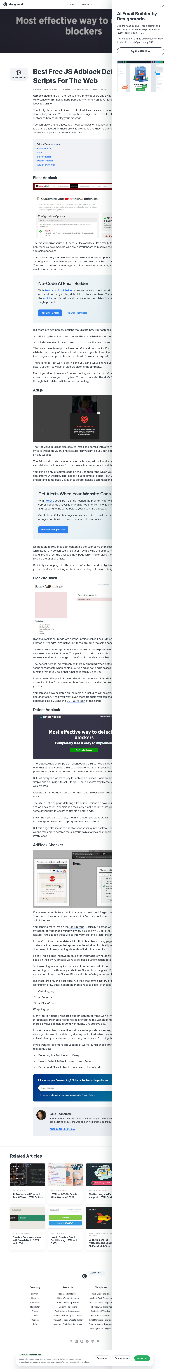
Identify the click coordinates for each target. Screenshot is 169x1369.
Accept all (142, 1358)
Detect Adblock (48, 763)
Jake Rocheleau (52, 90)
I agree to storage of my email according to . (68, 1095)
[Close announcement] (163, 5)
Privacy (35, 1311)
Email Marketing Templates (101, 1320)
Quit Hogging (46, 991)
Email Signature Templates (101, 1328)
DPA (35, 1324)
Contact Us (35, 1302)
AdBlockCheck (47, 1003)
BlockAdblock (85, 243)
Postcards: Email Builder (68, 1294)
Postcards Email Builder (58, 290)
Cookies (35, 1320)
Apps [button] (72, 4)
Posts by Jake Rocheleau (62, 1129)
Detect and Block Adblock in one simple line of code (69, 1067)
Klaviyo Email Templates (101, 1311)
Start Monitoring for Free (53, 529)
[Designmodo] (14, 4)
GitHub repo (76, 926)
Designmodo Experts (68, 1307)
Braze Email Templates (101, 1315)
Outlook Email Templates (101, 1298)
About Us (35, 1298)
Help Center (35, 1294)
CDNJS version (76, 700)
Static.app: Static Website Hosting (68, 1324)
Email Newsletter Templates (101, 1324)
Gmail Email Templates (101, 1294)
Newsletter (35, 1307)
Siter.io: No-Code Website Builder (68, 1320)
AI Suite (47, 298)
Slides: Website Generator (68, 1298)
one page (56, 803)
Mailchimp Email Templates (101, 1302)
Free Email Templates (76, 312)
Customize (102, 1358)
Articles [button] (85, 4)
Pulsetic (49, 500)
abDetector (45, 997)
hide (57, 144)
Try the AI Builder (140, 51)
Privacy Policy (88, 1095)
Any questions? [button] (96, 1273)
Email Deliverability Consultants (68, 1311)
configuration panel (46, 261)
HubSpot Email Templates (101, 1307)
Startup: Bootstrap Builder (68, 1302)
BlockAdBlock (41, 639)
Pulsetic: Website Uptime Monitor (68, 1315)
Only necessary (122, 1358)
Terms (35, 1315)
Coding (37, 90)
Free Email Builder (50, 312)
